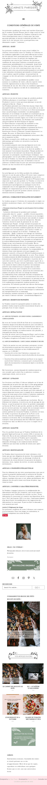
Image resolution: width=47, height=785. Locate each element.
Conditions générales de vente (23, 781)
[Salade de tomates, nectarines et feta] (33, 704)
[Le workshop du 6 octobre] (12, 704)
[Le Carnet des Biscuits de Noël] (12, 674)
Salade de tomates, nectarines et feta (33, 718)
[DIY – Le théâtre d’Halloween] (33, 674)
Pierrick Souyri (32, 779)
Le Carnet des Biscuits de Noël (13, 687)
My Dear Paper (13, 779)
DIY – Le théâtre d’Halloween (33, 687)
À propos (10, 557)
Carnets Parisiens (23, 8)
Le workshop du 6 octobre (12, 718)
